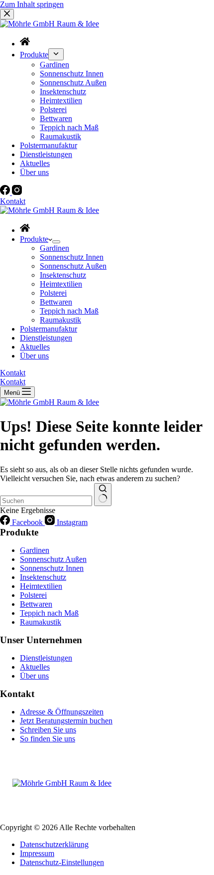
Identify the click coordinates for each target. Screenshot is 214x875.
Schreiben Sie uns (48, 729)
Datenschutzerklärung (54, 844)
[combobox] (46, 501)
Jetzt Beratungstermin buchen (66, 720)
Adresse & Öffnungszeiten (62, 711)
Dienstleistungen (46, 338)
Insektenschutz (63, 275)
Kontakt (12, 372)
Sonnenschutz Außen (73, 266)
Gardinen (54, 248)
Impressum (37, 853)
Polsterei (53, 293)
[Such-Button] (102, 494)
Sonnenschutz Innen (72, 257)
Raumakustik (60, 320)
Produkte (34, 239)
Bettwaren (56, 302)
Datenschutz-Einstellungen (62, 862)
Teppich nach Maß (69, 311)
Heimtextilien (61, 284)
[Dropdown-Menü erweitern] (56, 241)
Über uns (34, 355)
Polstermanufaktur (48, 329)
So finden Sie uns (47, 738)
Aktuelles (35, 347)
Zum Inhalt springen (32, 4)
